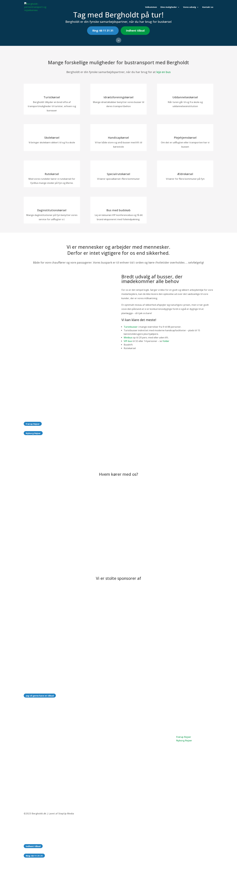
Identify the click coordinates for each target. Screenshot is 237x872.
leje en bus (163, 72)
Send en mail (137, 749)
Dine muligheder (168, 7)
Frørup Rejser (33, 423)
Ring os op (136, 736)
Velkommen (151, 7)
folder (166, 341)
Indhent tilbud (135, 30)
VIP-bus (128, 341)
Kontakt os (207, 7)
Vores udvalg (189, 7)
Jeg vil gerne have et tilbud (40, 695)
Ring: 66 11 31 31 (102, 30)
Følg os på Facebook (142, 776)
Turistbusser (131, 326)
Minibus (128, 337)
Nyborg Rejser (33, 433)
